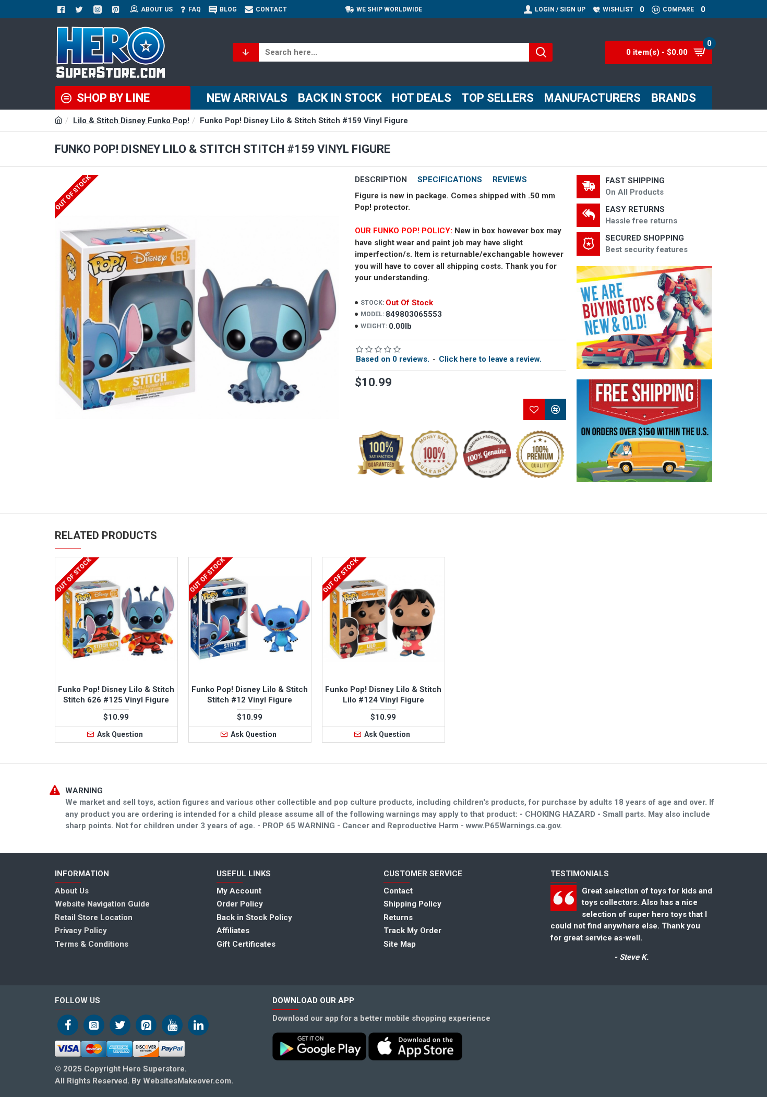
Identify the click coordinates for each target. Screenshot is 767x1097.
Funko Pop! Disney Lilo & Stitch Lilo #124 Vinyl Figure (383, 695)
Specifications (449, 179)
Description (381, 179)
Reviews (510, 179)
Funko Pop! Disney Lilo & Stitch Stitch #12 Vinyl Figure (249, 695)
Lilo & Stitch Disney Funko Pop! (131, 120)
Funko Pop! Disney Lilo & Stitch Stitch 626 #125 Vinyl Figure (116, 695)
